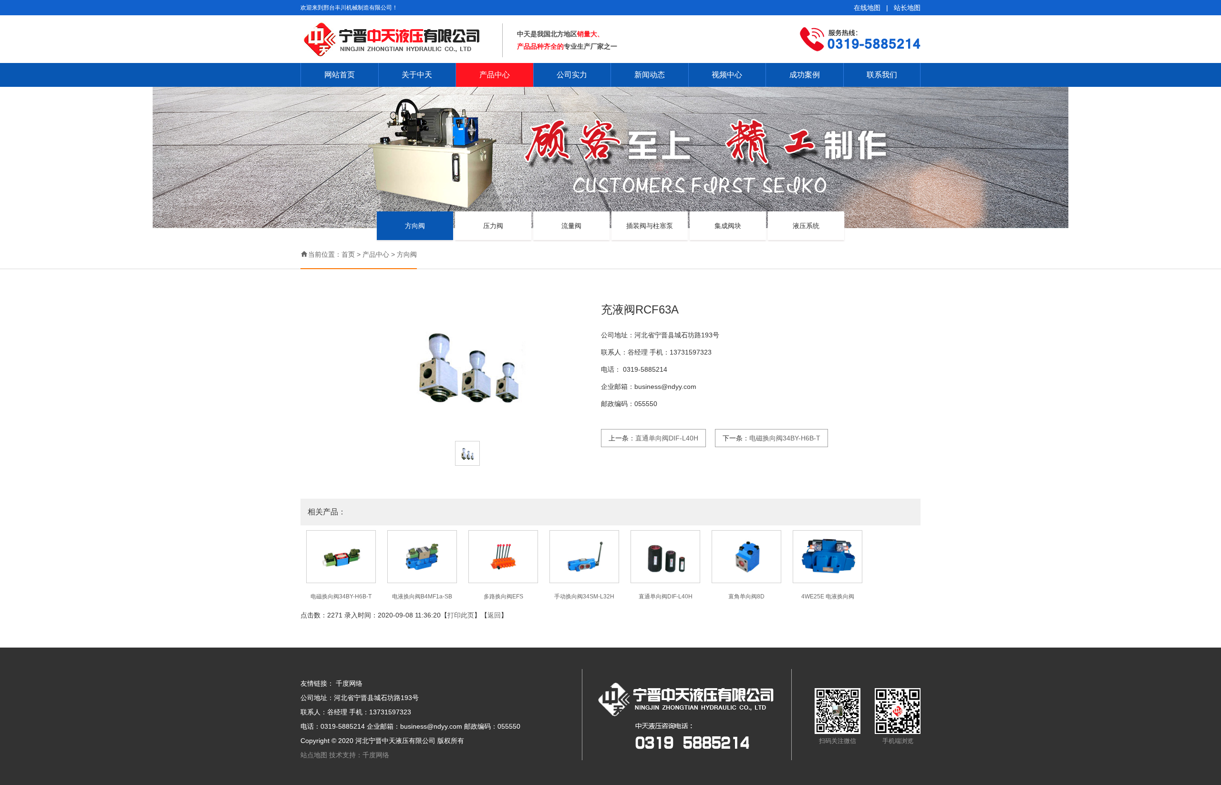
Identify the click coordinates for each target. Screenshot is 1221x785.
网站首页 (339, 75)
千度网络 (349, 683)
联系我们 (882, 75)
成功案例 (804, 75)
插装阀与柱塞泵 (649, 226)
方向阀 (415, 226)
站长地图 (907, 7)
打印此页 (460, 615)
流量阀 (571, 226)
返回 (494, 615)
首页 (348, 254)
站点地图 (314, 755)
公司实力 (572, 75)
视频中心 (727, 75)
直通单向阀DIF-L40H (666, 438)
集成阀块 (727, 226)
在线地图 (867, 7)
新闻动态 (649, 75)
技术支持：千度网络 (359, 755)
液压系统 (806, 226)
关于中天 (417, 75)
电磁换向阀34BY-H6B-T (784, 438)
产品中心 (494, 75)
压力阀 (493, 226)
